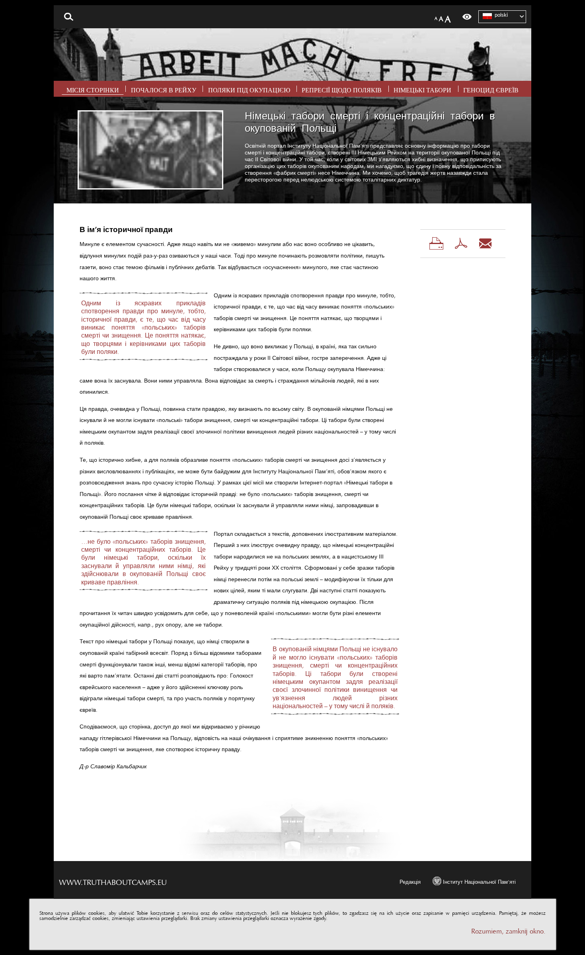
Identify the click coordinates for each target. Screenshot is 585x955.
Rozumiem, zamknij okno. (508, 929)
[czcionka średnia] (441, 17)
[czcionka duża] (447, 16)
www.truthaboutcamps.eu (113, 880)
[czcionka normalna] (436, 17)
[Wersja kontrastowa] (467, 16)
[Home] (292, 54)
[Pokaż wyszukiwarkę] (68, 16)
